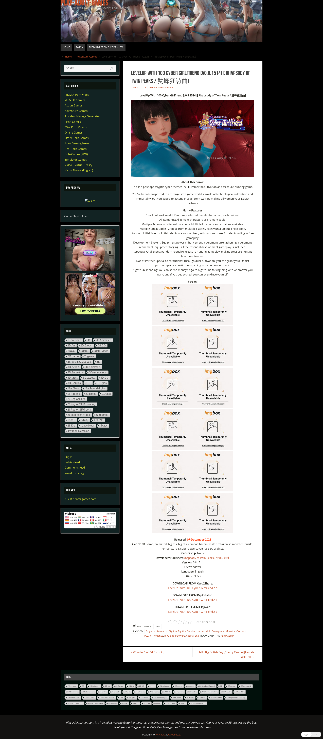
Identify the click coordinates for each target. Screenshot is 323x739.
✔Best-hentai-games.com (80, 499)
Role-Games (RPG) (76, 154)
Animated (162, 631)
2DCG (71, 351)
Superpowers (177, 635)
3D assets (89, 377)
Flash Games (73, 122)
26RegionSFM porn (79, 409)
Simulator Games (76, 159)
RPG (166, 635)
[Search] (111, 68)
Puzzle (148, 635)
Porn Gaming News (77, 143)
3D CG (104, 377)
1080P (71, 420)
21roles (106, 393)
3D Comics (74, 383)
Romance (158, 635)
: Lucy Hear (87, 425)
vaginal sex (192, 635)
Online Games (74, 132)
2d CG (102, 345)
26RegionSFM (76, 398)
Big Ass (173, 631)
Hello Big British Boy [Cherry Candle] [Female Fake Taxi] (226, 654)
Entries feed (72, 462)
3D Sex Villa (89, 697)
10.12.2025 (139, 87)
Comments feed (75, 467)
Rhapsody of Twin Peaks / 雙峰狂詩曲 (206, 558)
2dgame (89, 356)
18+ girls (101, 383)
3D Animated (92, 366)
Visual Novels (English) (79, 170)
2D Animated (103, 340)
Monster (230, 631)
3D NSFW (240, 692)
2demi (84, 350)
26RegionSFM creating (81, 404)
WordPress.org (74, 473)
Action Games (73, 105)
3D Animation (75, 372)
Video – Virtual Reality (78, 165)
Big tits (182, 631)
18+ (88, 382)
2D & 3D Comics (75, 100)
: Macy (103, 425)
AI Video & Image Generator (82, 116)
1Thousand (74, 340)
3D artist (72, 377)
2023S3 (98, 420)
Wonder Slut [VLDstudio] (147, 652)
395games (102, 414)
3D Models (226, 692)
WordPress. (174, 734)
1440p (84, 420)
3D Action (73, 367)
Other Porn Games (77, 138)
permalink (228, 635)
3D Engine (154, 692)
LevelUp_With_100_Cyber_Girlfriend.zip (192, 588)
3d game (150, 631)
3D (98, 361)
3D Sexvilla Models (107, 697)
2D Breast (86, 345)
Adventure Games (87, 56)
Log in (68, 457)
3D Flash (167, 692)
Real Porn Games (76, 149)
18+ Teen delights (95, 388)
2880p (71, 425)
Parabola (160, 734)
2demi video (101, 350)
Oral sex (241, 631)
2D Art (71, 345)
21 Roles (90, 393)
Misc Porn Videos (76, 127)
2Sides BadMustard (79, 361)
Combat (191, 631)
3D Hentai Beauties (209, 692)
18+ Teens (73, 393)
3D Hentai (192, 692)
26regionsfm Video (78, 414)
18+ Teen (73, 388)
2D (88, 340)
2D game (73, 356)
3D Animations (98, 372)
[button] (311, 734)
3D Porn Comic (73, 697)
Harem (200, 631)
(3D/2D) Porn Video (77, 95)
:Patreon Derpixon (78, 431)
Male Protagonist (215, 631)
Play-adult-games (85, 2)
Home (68, 56)
